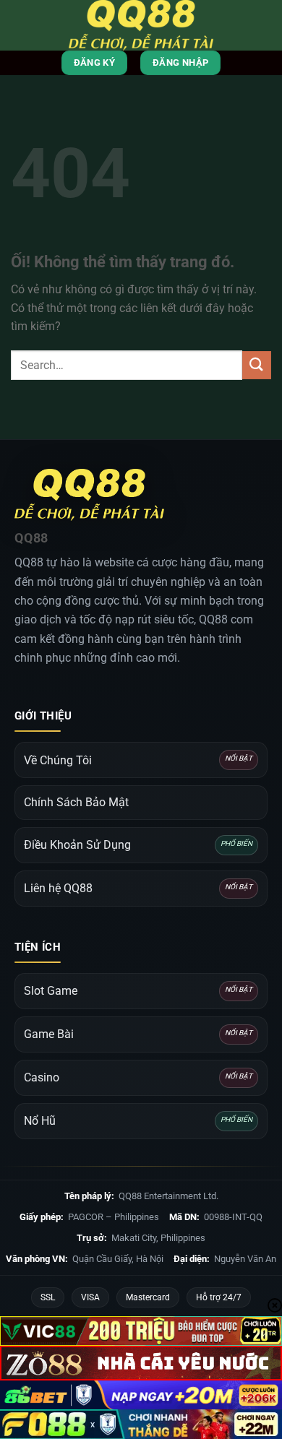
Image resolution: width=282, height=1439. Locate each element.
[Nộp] (256, 365)
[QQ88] (141, 25)
